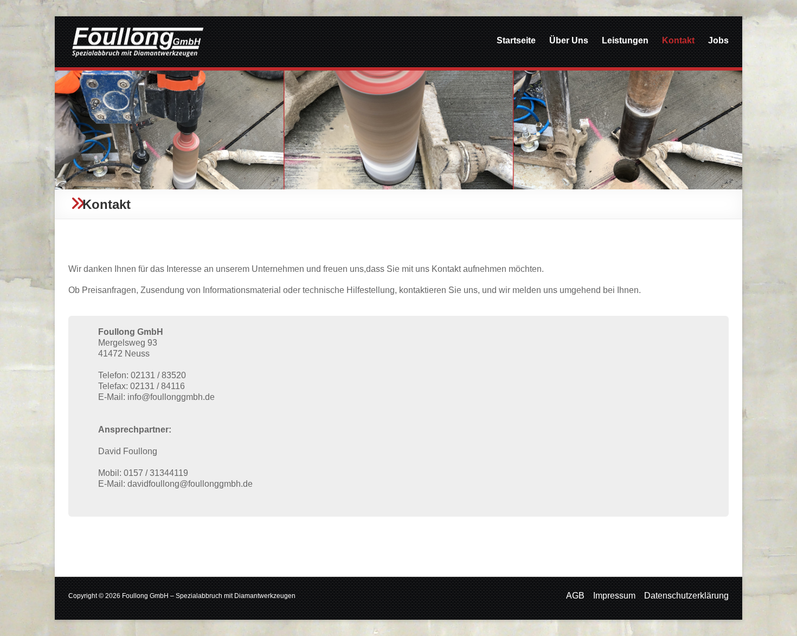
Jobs (718, 40)
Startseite (516, 40)
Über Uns (568, 40)
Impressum (614, 595)
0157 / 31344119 (156, 473)
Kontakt (678, 40)
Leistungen (625, 40)
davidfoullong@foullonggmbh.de (190, 483)
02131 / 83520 (158, 375)
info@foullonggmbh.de (171, 397)
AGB (575, 595)
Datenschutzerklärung (686, 595)
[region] (398, 130)
